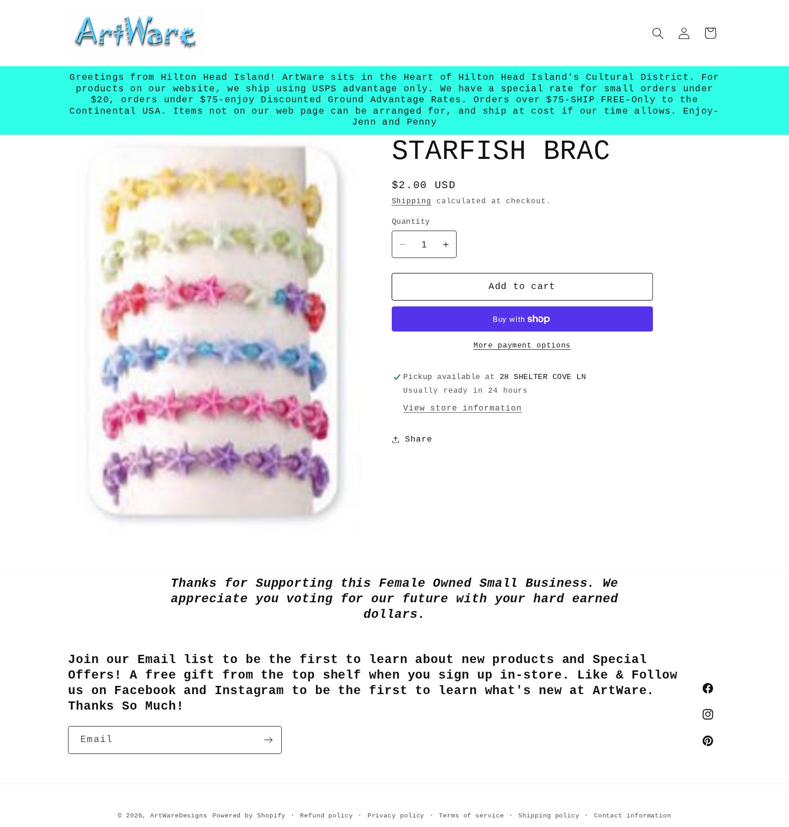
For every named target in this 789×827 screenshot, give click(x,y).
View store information (462, 408)
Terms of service (471, 815)
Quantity (411, 221)
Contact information (632, 815)
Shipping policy (548, 815)
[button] (658, 33)
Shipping (411, 201)
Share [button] (418, 439)
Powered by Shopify (248, 815)
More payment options (522, 346)
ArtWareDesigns (178, 815)
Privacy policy (396, 815)
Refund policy (326, 815)
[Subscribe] (268, 740)
